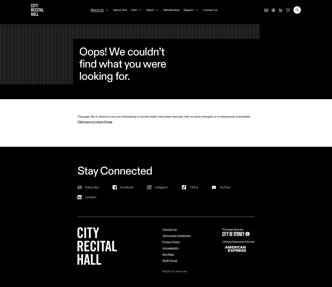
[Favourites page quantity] (288, 10)
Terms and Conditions (176, 235)
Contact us (169, 229)
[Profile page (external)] (273, 10)
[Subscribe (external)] (266, 10)
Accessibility (170, 248)
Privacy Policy (171, 241)
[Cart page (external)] (280, 10)
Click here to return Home (94, 122)
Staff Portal (169, 260)
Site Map (168, 254)
